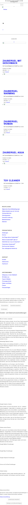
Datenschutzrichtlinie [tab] (4, 490)
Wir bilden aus (5, 277)
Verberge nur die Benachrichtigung (14, 503)
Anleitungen (5, 233)
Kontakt (4, 259)
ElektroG (4, 221)
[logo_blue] (11, 9)
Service (4, 235)
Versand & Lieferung (7, 217)
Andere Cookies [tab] (3, 471)
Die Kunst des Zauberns (8, 246)
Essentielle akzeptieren (15, 305)
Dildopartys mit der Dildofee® (9, 275)
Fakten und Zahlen (6, 283)
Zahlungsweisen (6, 215)
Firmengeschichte (6, 281)
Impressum (5, 263)
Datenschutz (5, 261)
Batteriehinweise (6, 219)
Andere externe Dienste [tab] (5, 427)
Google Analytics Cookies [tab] (6, 404)
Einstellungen (4, 309)
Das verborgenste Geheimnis (9, 248)
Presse (4, 285)
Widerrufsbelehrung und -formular (10, 211)
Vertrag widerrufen (6, 213)
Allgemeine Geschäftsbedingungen (11, 209)
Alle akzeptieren (4, 305)
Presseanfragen (6, 287)
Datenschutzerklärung (5, 497)
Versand (7, 72)
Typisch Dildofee (6, 279)
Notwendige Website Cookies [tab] (6, 341)
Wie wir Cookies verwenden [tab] (6, 318)
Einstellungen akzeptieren (14, 499)
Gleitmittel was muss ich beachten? (11, 242)
